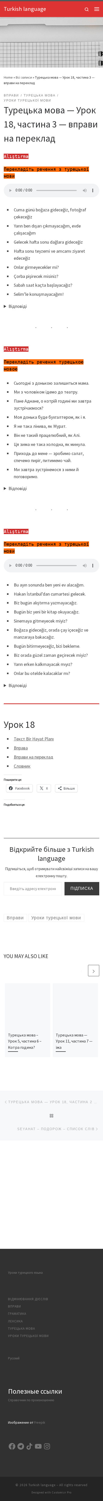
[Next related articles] (93, 970)
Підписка (81, 888)
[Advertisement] (51, 1194)
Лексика (15, 1321)
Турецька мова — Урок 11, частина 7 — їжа (74, 1041)
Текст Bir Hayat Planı (34, 739)
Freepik (39, 1422)
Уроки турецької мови (28, 1336)
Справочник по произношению (31, 1400)
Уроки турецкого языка (25, 1272)
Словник (22, 766)
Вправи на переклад (33, 757)
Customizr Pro (62, 1492)
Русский (14, 1358)
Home (8, 77)
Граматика (17, 1314)
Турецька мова (21, 1328)
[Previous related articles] (81, 970)
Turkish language (42, 1485)
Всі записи (24, 77)
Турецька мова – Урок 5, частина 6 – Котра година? (25, 1041)
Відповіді (17, 306)
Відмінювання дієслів (28, 1299)
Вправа (21, 748)
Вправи (14, 1306)
